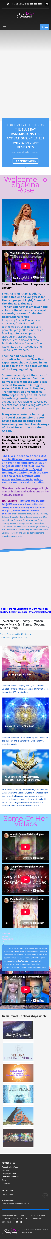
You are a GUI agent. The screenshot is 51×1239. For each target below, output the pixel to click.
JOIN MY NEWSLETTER (25, 161)
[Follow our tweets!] (17, 1222)
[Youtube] (21, 1222)
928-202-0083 (36, 4)
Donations (6, 1183)
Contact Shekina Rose (10, 1177)
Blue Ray (5, 1170)
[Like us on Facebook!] (13, 1222)
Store (4, 1180)
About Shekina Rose (10, 1167)
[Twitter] (8, 4)
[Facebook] (4, 4)
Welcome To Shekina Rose (25, 184)
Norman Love (27, 1232)
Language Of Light (9, 1173)
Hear (14, 504)
